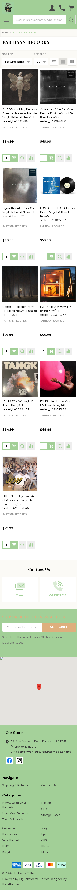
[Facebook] (9, 760)
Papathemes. (11, 884)
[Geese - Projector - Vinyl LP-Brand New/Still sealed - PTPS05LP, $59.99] (20, 284)
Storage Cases (50, 815)
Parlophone (10, 834)
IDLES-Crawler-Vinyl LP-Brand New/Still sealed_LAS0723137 (56, 310)
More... (45, 852)
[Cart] (71, 8)
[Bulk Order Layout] (72, 61)
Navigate (10, 778)
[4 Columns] (63, 61)
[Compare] (31, 158)
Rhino (45, 846)
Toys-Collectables (13, 819)
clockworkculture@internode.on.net (45, 751)
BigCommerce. (29, 879)
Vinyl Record (10, 840)
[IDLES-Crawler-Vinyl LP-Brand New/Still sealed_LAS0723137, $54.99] (58, 284)
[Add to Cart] (14, 158)
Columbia (8, 828)
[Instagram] (19, 760)
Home (5, 32)
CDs (44, 809)
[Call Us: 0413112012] (62, 8)
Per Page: (40, 54)
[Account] (52, 8)
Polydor (7, 852)
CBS (44, 840)
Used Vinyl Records (15, 813)
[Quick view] (22, 158)
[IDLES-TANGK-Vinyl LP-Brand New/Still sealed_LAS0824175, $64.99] (20, 379)
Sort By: (7, 54)
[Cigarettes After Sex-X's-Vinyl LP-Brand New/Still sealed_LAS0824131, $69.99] (20, 185)
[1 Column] (54, 61)
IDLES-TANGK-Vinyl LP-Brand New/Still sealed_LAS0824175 (18, 405)
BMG (5, 846)
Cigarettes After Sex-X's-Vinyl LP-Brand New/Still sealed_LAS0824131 (18, 212)
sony (44, 828)
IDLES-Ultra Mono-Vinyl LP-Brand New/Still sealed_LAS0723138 (55, 405)
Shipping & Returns (15, 785)
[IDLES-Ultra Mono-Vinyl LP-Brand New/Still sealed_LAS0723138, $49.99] (58, 379)
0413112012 (28, 746)
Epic (44, 834)
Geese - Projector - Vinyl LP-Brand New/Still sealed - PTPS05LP (19, 310)
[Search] (71, 19)
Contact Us (48, 785)
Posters (46, 803)
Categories (12, 795)
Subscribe (59, 627)
